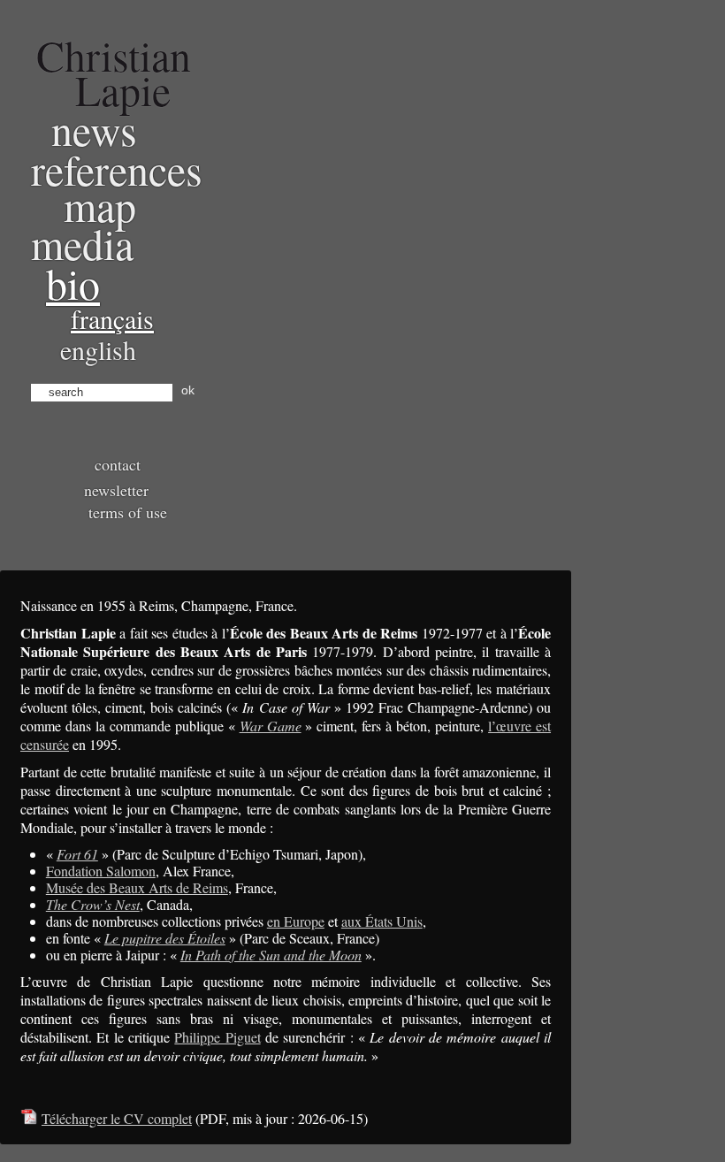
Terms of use (127, 512)
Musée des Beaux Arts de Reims (137, 887)
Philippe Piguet (217, 1037)
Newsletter (116, 490)
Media (82, 243)
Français (112, 318)
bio (73, 283)
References (116, 169)
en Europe (295, 921)
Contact (118, 464)
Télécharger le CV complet (117, 1118)
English (98, 349)
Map (100, 205)
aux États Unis (382, 921)
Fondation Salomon (101, 870)
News (94, 129)
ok (188, 390)
